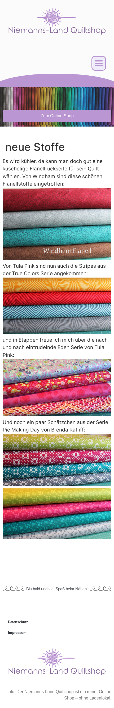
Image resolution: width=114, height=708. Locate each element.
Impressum (17, 633)
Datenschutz (18, 622)
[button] (98, 63)
